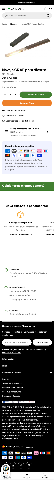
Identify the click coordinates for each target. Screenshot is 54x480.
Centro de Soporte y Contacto (23, 314)
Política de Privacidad (11, 352)
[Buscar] (48, 15)
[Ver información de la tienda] (47, 132)
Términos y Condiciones (35, 349)
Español (29, 447)
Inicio (4, 24)
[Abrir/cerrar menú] (3, 8)
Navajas (13, 24)
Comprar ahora (27, 103)
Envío (21, 82)
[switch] (5, 476)
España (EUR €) (13, 446)
